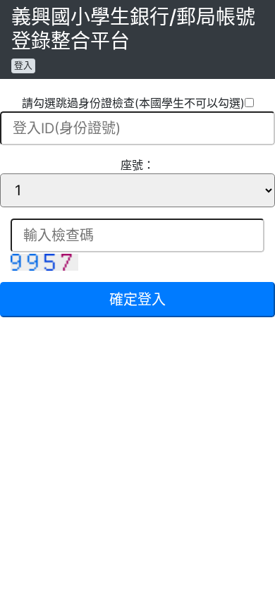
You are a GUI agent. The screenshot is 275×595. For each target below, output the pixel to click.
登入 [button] (23, 65)
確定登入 (137, 299)
